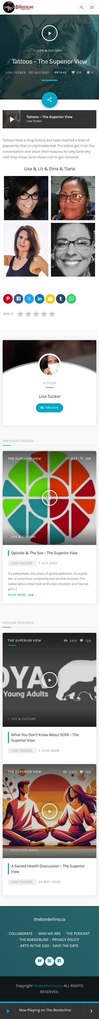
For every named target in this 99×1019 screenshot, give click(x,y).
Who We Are (49, 933)
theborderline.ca (48, 985)
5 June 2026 (49, 751)
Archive (49, 407)
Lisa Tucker (16, 73)
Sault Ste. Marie (24, 850)
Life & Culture (49, 51)
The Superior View (24, 459)
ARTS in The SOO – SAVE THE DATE (49, 945)
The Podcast (78, 933)
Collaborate (21, 933)
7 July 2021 (48, 563)
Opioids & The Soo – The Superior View (44, 553)
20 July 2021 (39, 73)
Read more (21, 595)
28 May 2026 (49, 882)
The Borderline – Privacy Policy (49, 939)
